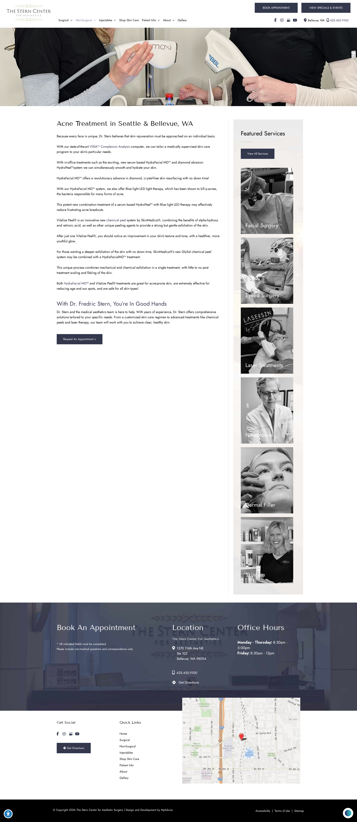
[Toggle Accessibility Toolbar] (8, 813)
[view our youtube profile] (295, 20)
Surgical (125, 740)
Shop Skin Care (129, 759)
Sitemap (299, 811)
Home (123, 734)
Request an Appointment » (79, 339)
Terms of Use (282, 811)
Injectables (126, 752)
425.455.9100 (339, 20)
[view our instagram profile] (282, 20)
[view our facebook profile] (275, 20)
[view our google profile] (288, 20)
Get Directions (189, 682)
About (123, 771)
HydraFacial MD (75, 283)
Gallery (124, 778)
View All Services (257, 154)
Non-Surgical (128, 746)
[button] (276, 8)
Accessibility (262, 811)
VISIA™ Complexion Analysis (110, 146)
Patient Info (127, 765)
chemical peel (116, 220)
